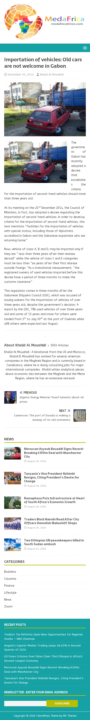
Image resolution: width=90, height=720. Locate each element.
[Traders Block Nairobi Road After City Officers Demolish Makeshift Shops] (12, 527)
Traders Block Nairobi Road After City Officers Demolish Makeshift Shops (51, 521)
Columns (10, 579)
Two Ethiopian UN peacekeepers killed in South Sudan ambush (54, 542)
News (9, 439)
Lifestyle (10, 593)
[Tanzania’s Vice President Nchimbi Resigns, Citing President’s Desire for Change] (12, 481)
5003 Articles (59, 345)
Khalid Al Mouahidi (52, 74)
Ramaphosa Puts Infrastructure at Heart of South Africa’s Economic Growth (54, 500)
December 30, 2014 (21, 74)
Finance (9, 585)
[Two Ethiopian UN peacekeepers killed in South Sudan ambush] (12, 548)
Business (10, 571)
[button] (84, 48)
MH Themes (69, 715)
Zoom (8, 606)
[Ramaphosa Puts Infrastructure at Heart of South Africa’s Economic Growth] (12, 506)
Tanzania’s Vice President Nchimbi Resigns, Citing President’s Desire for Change (51, 477)
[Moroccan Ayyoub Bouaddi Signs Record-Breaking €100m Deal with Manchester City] (12, 457)
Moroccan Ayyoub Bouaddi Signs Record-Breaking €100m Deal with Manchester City (54, 453)
